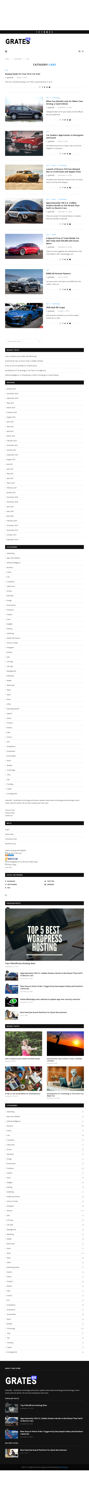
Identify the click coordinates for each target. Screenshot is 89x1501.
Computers (11, 582)
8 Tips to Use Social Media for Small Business (21, 366)
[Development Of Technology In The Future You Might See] (65, 1078)
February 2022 (12, 441)
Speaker (9, 765)
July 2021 (10, 464)
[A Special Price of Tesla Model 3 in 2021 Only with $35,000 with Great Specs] (24, 246)
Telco (9, 775)
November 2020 (12, 502)
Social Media (11, 756)
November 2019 (12, 530)
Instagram (10, 647)
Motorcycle (11, 685)
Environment (11, 605)
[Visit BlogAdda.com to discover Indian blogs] (21, 862)
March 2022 (11, 436)
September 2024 (12, 398)
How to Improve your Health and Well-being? (21, 356)
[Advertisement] (44, 15)
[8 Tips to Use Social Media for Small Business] (23, 1078)
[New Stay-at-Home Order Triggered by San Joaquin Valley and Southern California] (11, 989)
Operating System (13, 709)
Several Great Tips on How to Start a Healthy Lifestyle (24, 361)
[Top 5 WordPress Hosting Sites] (44, 934)
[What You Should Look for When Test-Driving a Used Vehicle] (24, 109)
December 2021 (12, 445)
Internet (9, 652)
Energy (9, 600)
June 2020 (10, 507)
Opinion (9, 713)
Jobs (8, 657)
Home (7, 59)
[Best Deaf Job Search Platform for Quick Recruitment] (11, 1015)
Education (10, 596)
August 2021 (11, 459)
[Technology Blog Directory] (9, 856)
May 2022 (10, 426)
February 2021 (12, 488)
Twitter (9, 789)
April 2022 (10, 431)
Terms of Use (10, 810)
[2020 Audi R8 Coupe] (24, 315)
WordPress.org (10, 844)
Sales (8, 732)
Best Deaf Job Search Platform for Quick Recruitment (43, 1012)
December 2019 (12, 525)
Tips (8, 779)
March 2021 (11, 483)
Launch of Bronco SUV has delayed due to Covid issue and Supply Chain (63, 170)
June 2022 (10, 422)
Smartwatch (11, 751)
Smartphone (11, 746)
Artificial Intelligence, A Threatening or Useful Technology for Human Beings (32, 375)
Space (9, 761)
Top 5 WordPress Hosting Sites (20, 963)
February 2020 (12, 521)
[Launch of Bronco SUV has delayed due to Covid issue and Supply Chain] (24, 177)
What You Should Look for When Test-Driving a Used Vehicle (64, 102)
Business (10, 567)
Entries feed (9, 834)
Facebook (10, 610)
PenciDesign (63, 1467)
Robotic (9, 728)
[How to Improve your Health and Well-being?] (23, 1043)
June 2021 (10, 469)
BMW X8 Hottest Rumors (58, 273)
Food (8, 619)
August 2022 (11, 417)
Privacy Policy (10, 813)
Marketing (10, 676)
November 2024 (12, 394)
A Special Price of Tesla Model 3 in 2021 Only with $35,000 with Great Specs (62, 241)
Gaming (9, 629)
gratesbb (10, 77)
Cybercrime (11, 586)
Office (9, 704)
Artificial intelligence (14, 563)
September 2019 (12, 540)
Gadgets (10, 624)
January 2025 (11, 389)
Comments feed (10, 839)
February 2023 (12, 412)
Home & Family (12, 643)
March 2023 (11, 408)
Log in (7, 829)
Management (11, 671)
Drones (9, 591)
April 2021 (10, 478)
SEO (8, 742)
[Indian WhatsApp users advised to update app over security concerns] (11, 1002)
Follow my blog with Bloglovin (15, 850)
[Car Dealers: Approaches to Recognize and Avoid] (24, 143)
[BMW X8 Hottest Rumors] (24, 281)
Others (9, 718)
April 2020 (10, 516)
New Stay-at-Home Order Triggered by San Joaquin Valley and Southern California (51, 987)
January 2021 (11, 492)
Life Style (10, 662)
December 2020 (12, 497)
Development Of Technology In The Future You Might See (25, 370)
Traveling (10, 784)
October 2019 (11, 535)
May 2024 (10, 403)
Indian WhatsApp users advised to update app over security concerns (50, 999)
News (54, 165)
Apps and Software (13, 558)
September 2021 (12, 455)
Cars (6, 70)
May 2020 (10, 511)
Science (9, 737)
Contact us (9, 815)
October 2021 (11, 450)
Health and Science (13, 638)
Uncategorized (12, 794)
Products (10, 723)
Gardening (10, 633)
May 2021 (10, 474)
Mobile (9, 680)
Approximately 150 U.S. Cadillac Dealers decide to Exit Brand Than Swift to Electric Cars (62, 205)
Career (9, 572)
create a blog (8, 867)
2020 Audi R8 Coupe (55, 307)
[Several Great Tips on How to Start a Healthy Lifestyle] (65, 1043)
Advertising (10, 553)
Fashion (9, 614)
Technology (18, 59)
